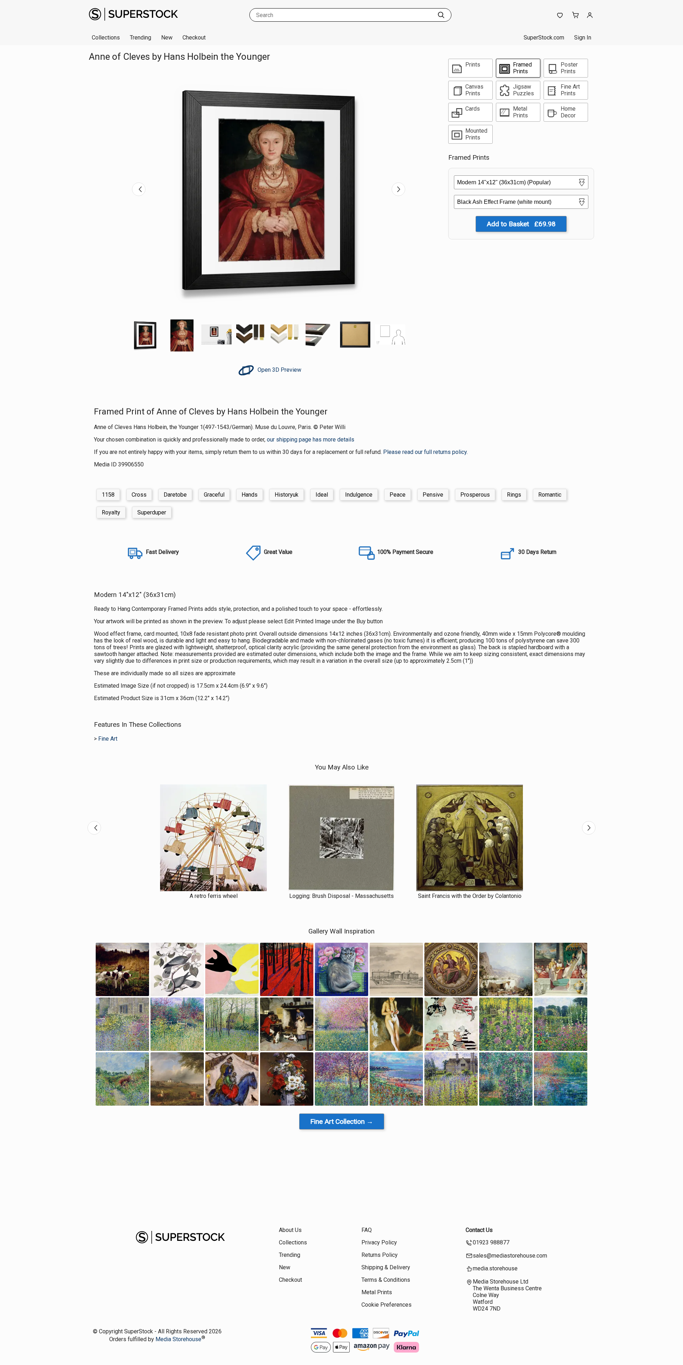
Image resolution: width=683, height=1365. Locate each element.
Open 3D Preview (278, 369)
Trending (140, 37)
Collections (106, 37)
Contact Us (479, 1230)
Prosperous (475, 494)
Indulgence (358, 494)
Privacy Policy (379, 1242)
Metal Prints (376, 1292)
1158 (108, 494)
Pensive (433, 494)
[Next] (398, 189)
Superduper (151, 512)
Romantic (549, 494)
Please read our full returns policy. (425, 452)
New (167, 37)
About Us (290, 1230)
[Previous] (138, 189)
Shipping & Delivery (385, 1267)
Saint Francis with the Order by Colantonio (469, 896)
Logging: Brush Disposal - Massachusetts (341, 896)
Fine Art (107, 738)
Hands (250, 494)
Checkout (194, 37)
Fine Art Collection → (341, 1121)
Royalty (111, 512)
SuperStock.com (544, 37)
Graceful (214, 494)
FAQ (366, 1230)
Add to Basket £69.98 (521, 224)
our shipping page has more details (310, 439)
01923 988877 (491, 1242)
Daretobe (175, 494)
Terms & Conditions (385, 1279)
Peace (398, 494)
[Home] (133, 23)
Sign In (582, 37)
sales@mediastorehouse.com (510, 1255)
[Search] (441, 15)
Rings (514, 494)
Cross (139, 494)
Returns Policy (379, 1255)
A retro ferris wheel (214, 896)
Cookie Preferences (386, 1304)
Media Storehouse (178, 1339)
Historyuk (286, 494)
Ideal (322, 494)
